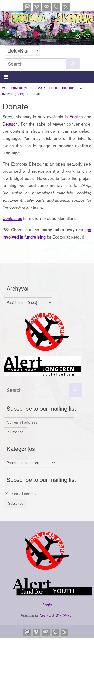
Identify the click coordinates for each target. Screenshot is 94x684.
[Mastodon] (27, 7)
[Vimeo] (37, 7)
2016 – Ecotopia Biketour (56, 87)
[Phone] (56, 7)
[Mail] (46, 7)
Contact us (12, 218)
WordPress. (64, 615)
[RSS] (66, 7)
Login (47, 604)
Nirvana (45, 615)
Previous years (21, 87)
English (76, 116)
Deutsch (10, 124)
